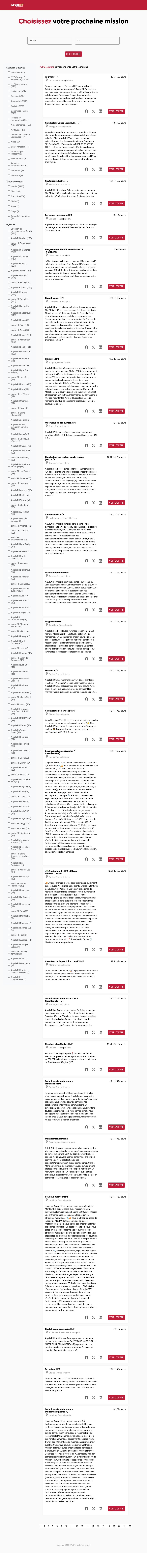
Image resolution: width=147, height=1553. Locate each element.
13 (82, 1526)
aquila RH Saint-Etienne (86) (18, 414)
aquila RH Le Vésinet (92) (20, 395)
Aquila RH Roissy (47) (20, 636)
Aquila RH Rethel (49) (20, 607)
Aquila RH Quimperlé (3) (20, 964)
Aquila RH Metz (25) (20, 801)
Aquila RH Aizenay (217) (19, 258)
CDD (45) (15, 201)
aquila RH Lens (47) (19, 648)
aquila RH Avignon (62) (21, 526)
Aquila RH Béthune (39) (19, 686)
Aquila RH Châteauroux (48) (19, 618)
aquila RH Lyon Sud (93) (19, 378)
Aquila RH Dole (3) (19, 959)
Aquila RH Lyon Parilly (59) (20, 545)
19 (114, 1526)
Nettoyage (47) (18, 130)
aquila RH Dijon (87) (20, 408)
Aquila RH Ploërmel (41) (19, 673)
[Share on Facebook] (86, 111)
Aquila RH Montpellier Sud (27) (20, 780)
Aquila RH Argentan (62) (20, 513)
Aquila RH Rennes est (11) (20, 905)
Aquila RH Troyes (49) (21, 612)
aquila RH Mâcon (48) (20, 631)
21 (125, 1526)
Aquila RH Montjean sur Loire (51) (20, 589)
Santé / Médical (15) (20, 147)
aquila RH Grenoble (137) (19, 300)
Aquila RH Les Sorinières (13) (17, 864)
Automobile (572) (19, 101)
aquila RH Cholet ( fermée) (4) (19, 952)
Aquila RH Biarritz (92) (21, 384)
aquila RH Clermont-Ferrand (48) (20, 625)
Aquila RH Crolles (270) (21, 238)
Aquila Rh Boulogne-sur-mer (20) (20, 841)
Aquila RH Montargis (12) (20, 877)
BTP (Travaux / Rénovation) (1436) (20, 78)
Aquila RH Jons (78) (20, 434)
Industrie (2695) (18, 72)
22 (130, 1526)
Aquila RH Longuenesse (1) (18, 978)
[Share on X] (93, 111)
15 (93, 1526)
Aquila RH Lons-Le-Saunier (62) (19, 520)
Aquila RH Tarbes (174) (21, 287)
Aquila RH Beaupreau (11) (20, 891)
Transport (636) (18, 96)
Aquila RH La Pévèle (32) (20, 745)
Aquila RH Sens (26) (20, 791)
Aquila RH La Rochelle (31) (21, 752)
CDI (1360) (16, 191)
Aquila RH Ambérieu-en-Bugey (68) (20, 465)
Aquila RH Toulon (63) (21, 500)
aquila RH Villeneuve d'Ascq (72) (20, 440)
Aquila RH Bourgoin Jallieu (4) (19, 946)
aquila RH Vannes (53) (21, 584)
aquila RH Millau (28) (20, 775)
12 (77, 1526)
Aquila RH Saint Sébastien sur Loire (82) (19, 427)
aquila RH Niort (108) (20, 325)
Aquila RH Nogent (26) (21, 786)
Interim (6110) (17, 186)
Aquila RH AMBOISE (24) (20, 812)
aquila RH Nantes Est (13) (20, 871)
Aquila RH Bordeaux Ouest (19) (20, 848)
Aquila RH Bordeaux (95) (20, 359)
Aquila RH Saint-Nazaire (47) (18, 642)
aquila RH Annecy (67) (21, 478)
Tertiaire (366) (17, 106)
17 (103, 1526)
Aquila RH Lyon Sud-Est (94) (20, 371)
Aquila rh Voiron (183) (21, 271)
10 (66, 1526)
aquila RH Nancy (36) (20, 704)
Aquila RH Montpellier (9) (20, 917)
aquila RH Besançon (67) (20, 484)
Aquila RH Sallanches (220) (20, 251)
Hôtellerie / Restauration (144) (19, 119)
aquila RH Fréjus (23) (20, 828)
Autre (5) (15, 206)
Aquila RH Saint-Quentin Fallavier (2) (20, 971)
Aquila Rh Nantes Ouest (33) (19, 731)
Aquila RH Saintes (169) (19, 293)
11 (71, 1526)
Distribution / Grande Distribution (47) (20, 136)
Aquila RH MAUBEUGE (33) (21, 719)
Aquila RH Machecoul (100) (20, 352)
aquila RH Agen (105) (20, 330)
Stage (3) (15, 211)
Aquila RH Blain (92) (20, 389)
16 (98, 1526)
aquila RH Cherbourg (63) (20, 506)
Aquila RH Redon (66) (20, 495)
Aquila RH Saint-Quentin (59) (18, 557)
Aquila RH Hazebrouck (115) (21, 314)
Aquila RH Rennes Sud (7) (21, 929)
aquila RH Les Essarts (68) (20, 472)
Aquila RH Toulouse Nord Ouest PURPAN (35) (20, 711)
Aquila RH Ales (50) (19, 596)
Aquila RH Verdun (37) (21, 692)
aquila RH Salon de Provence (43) (19, 659)
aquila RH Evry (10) (19, 911)
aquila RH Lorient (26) (20, 796)
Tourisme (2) (17, 175)
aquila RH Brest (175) (20, 282)
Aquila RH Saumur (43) (21, 653)
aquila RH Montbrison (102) (20, 341)
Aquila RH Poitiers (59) (21, 551)
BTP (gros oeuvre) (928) (19, 85)
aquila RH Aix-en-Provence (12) (19, 884)
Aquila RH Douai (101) (21, 347)
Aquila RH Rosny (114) (21, 320)
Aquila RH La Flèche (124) (20, 307)
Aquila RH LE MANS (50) (20, 601)
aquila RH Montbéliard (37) (21, 698)
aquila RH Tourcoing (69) (20, 458)
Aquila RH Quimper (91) (19, 402)
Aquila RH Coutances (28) (20, 768)
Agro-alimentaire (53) (21, 125)
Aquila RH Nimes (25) (20, 806)
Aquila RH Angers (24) (21, 818)
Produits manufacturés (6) (19, 164)
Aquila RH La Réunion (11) (20, 898)
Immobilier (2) (17, 170)
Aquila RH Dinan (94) (20, 365)
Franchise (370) (18, 196)
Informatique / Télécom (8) (17, 152)
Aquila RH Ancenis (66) (21, 490)
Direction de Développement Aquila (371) (21, 231)
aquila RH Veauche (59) (19, 564)
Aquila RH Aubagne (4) (21, 940)
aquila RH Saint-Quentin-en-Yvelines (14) (20, 856)
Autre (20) (15, 142)
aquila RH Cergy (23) (20, 823)
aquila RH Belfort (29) (20, 763)
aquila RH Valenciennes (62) (19, 538)
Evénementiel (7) (19, 159)
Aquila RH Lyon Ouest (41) (20, 666)
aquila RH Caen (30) (20, 758)
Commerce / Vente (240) (19, 112)
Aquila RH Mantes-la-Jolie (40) (20, 679)
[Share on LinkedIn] (100, 111)
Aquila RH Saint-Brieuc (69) (21, 452)
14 (87, 1526)
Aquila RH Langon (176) (19, 276)
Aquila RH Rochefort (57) (20, 578)
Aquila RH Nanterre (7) (21, 923)
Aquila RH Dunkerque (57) (20, 571)
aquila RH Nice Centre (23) (20, 834)
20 (119, 1526)
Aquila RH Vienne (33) (21, 725)
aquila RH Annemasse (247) (21, 244)
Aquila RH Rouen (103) (21, 335)
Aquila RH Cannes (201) (19, 264)
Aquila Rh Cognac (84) (21, 420)
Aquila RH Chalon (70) (21, 446)
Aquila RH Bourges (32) (19, 738)
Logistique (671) (18, 91)
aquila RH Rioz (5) (19, 935)
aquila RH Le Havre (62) (19, 531)
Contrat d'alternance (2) (20, 217)
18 (109, 1526)
